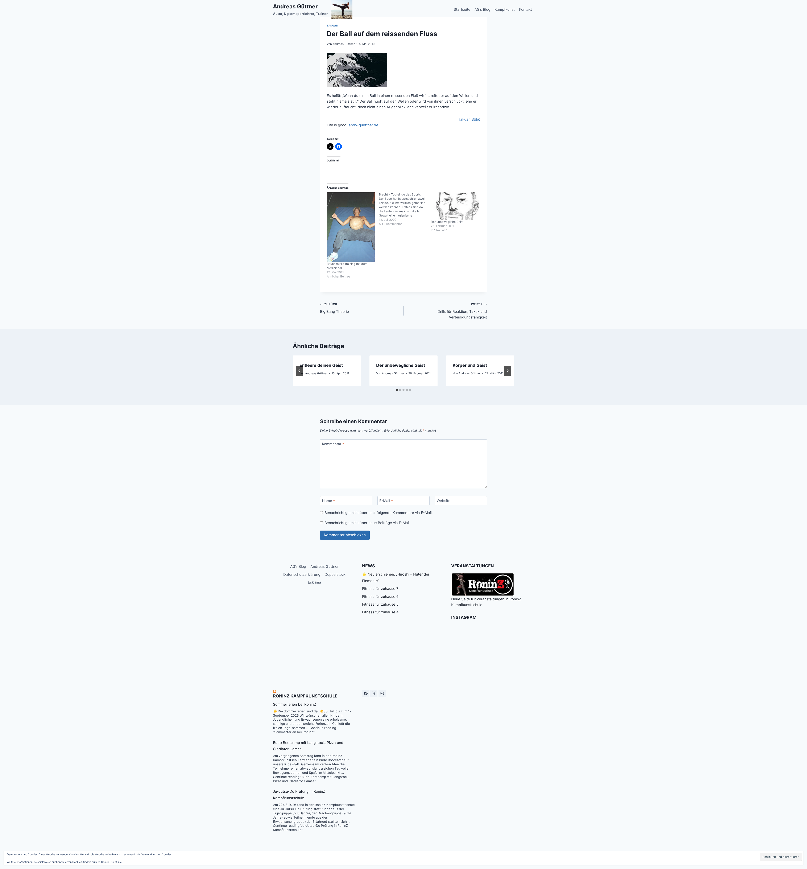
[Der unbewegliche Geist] (455, 206)
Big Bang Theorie (334, 308)
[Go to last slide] (299, 371)
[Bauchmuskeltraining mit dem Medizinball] (351, 226)
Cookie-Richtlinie (111, 862)
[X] (373, 693)
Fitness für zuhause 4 (380, 612)
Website (443, 501)
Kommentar (333, 444)
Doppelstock (335, 574)
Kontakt (525, 9)
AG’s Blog (482, 9)
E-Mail (386, 501)
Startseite (462, 9)
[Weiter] (507, 371)
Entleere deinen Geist (321, 365)
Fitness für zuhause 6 (380, 596)
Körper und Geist (470, 365)
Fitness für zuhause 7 (380, 588)
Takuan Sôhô (469, 119)
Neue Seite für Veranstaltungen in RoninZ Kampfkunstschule (486, 602)
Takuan (332, 25)
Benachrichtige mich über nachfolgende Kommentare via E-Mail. (378, 513)
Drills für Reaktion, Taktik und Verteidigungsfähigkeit (462, 310)
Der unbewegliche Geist (447, 221)
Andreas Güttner (343, 44)
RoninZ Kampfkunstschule (305, 696)
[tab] (397, 390)
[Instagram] (382, 693)
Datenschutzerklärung (301, 574)
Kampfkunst (504, 9)
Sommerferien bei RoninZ (294, 704)
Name (328, 501)
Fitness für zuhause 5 (380, 604)
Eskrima (314, 582)
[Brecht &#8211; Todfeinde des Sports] (405, 209)
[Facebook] (365, 693)
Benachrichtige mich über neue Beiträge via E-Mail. (367, 523)
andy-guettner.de (363, 125)
